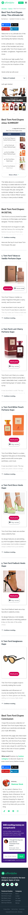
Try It (21, 856)
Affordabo (4, 8)
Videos (21, 2)
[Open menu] (26, 2)
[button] (19, 288)
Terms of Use (15, 909)
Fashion (10, 8)
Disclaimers (21, 909)
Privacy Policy (7, 909)
